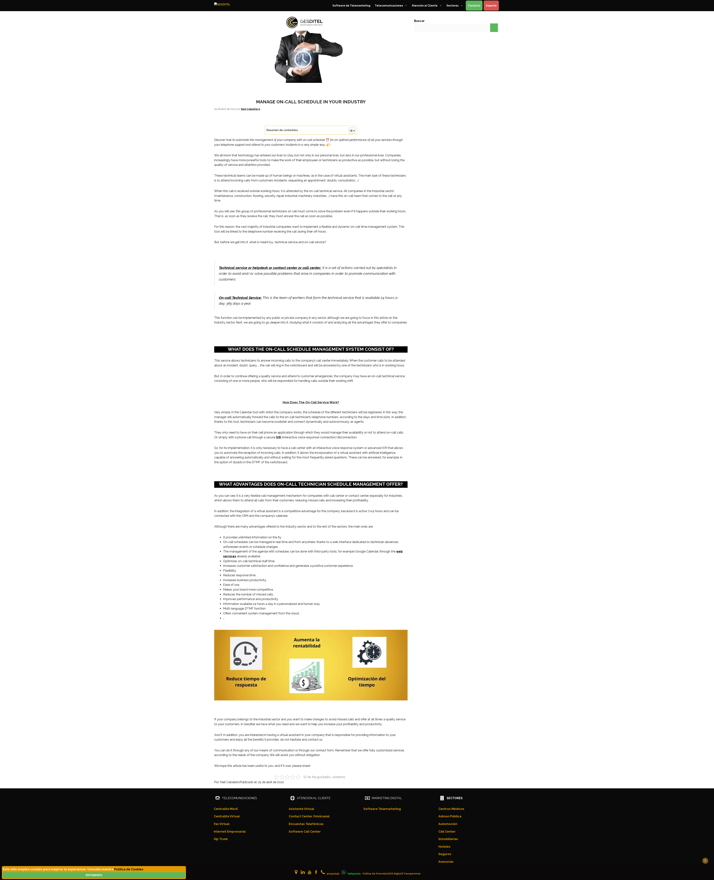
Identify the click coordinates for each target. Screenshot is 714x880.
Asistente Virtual (301, 809)
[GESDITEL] (230, 6)
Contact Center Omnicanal (309, 816)
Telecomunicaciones (389, 5)
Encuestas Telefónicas (306, 824)
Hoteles (444, 846)
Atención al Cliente (425, 5)
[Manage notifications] (705, 861)
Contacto (474, 5)
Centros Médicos (451, 809)
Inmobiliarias (448, 839)
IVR (278, 437)
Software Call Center (305, 831)
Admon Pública (449, 816)
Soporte (491, 5)
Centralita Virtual (227, 816)
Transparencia (411, 873)
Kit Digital (395, 873)
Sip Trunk (221, 839)
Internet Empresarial (230, 831)
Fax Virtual (221, 824)
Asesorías (446, 861)
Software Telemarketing (382, 809)
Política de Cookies (128, 869)
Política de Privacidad (375, 873)
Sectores (452, 5)
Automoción (447, 824)
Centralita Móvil (226, 809)
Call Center (447, 831)
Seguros (444, 854)
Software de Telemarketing (351, 5)
